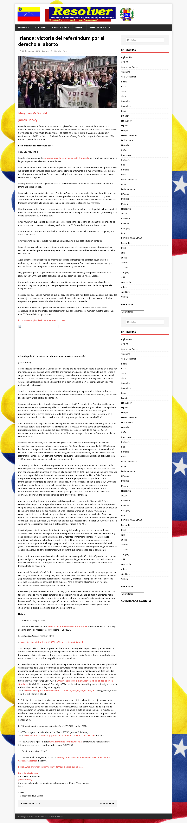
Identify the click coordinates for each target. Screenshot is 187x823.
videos (124, 287)
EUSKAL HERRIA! (129, 135)
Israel (123, 184)
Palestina (125, 218)
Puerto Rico (126, 243)
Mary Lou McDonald (32, 113)
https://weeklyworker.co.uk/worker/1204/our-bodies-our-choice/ (50, 766)
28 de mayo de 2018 (31, 51)
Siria (123, 252)
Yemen (124, 296)
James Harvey (28, 120)
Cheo (46, 51)
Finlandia (125, 145)
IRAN (123, 174)
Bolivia (124, 81)
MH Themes (58, 816)
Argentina (125, 71)
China (123, 96)
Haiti (123, 164)
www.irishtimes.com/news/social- (66, 741)
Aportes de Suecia (99, 27)
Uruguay (125, 272)
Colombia (40, 27)
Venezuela (23, 27)
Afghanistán (126, 57)
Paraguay (125, 228)
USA (123, 277)
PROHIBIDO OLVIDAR (131, 238)
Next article (107, 803)
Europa (124, 130)
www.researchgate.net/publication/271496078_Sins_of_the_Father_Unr (59, 690)
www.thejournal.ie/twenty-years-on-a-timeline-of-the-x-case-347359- (60, 735)
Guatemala (126, 155)
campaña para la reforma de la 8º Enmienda (66, 158)
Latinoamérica (60, 27)
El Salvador (126, 120)
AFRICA (124, 62)
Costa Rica (126, 106)
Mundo (79, 27)
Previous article (30, 803)
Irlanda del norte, (129, 179)
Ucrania (124, 267)
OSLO (124, 213)
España (124, 125)
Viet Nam (125, 292)
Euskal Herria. (127, 140)
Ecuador (125, 115)
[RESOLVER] (93, 14)
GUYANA (125, 159)
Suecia (124, 257)
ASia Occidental (128, 76)
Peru (123, 233)
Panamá (125, 223)
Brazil (123, 86)
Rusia (123, 247)
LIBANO (125, 194)
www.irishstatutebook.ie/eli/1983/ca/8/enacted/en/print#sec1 (51, 642)
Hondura (125, 169)
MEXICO (125, 199)
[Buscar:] (144, 39)
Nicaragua (126, 208)
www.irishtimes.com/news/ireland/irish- (68, 626)
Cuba (123, 111)
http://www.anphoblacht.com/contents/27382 (41, 320)
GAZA (124, 150)
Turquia (124, 262)
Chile (123, 91)
